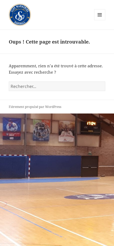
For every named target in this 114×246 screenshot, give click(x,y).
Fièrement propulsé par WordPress (35, 107)
